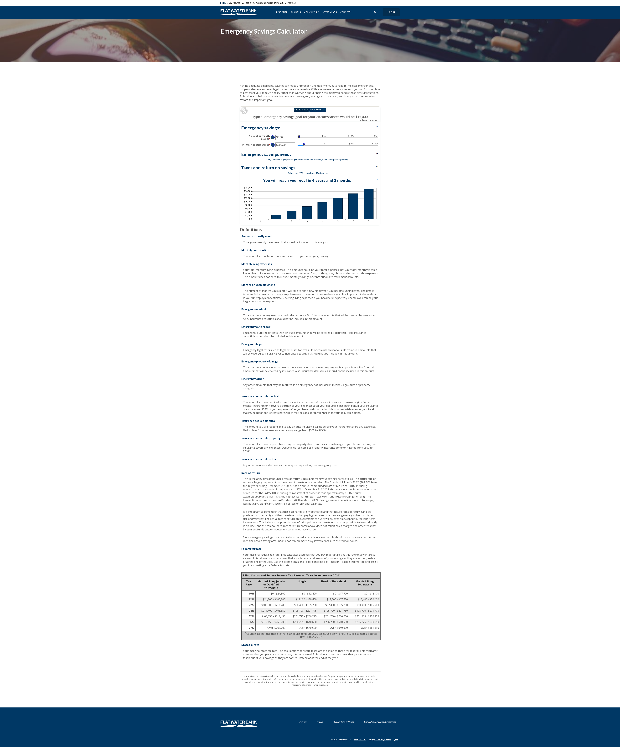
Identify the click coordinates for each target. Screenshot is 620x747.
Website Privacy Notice (344, 722)
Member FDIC (360, 739)
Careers (302, 722)
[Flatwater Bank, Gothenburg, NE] (238, 12)
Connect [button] (345, 12)
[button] (310, 127)
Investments (329, 12)
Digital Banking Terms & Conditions (380, 722)
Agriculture (311, 12)
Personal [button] (282, 12)
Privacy (321, 722)
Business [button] (296, 12)
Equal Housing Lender (381, 739)
